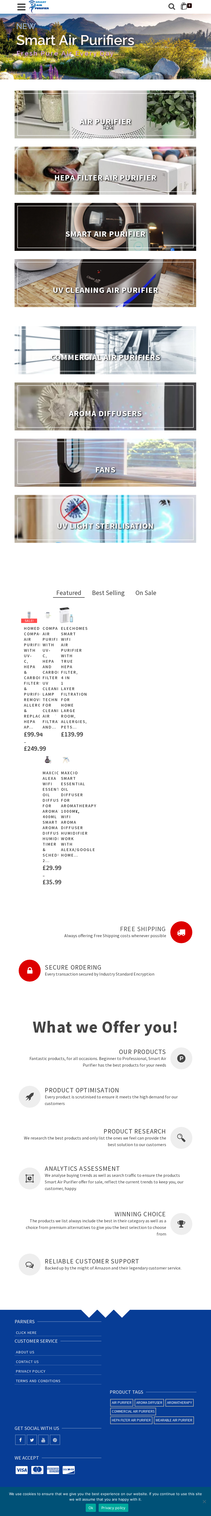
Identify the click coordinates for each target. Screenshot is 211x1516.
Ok (90, 1508)
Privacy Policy (31, 1371)
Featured (68, 592)
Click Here (26, 1332)
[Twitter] (32, 1440)
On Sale (145, 592)
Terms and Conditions (38, 1380)
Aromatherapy (179, 1402)
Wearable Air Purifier (174, 1420)
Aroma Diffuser (149, 1402)
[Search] (172, 7)
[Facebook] (20, 1440)
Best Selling (108, 592)
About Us (25, 1352)
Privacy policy (113, 1508)
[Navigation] (21, 7)
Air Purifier (122, 1402)
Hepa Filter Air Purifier (131, 1420)
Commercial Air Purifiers (133, 1411)
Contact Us (27, 1361)
